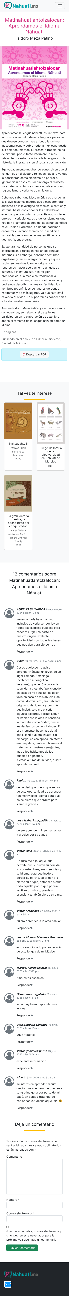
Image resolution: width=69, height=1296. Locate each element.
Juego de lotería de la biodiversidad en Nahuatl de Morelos (51, 454)
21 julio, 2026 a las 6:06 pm (40, 1077)
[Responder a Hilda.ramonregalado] (32, 1015)
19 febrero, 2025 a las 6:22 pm (43, 660)
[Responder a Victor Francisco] (32, 928)
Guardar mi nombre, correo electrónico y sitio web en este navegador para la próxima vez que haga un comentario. (33, 1235)
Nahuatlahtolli (18, 443)
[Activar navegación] (60, 5)
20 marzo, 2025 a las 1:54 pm (40, 780)
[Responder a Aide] (32, 1107)
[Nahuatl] (21, 5)
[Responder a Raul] (32, 811)
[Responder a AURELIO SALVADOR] (32, 651)
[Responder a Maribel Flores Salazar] (32, 984)
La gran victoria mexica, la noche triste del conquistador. (18, 521)
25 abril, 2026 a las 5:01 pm (32, 940)
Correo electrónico (20, 1213)
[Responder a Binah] (32, 771)
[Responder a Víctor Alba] (32, 901)
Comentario (14, 1156)
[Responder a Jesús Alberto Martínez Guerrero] (32, 958)
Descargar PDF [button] (35, 354)
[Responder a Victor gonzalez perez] (32, 1068)
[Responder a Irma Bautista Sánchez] (32, 1041)
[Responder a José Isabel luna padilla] (32, 841)
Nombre (12, 1199)
